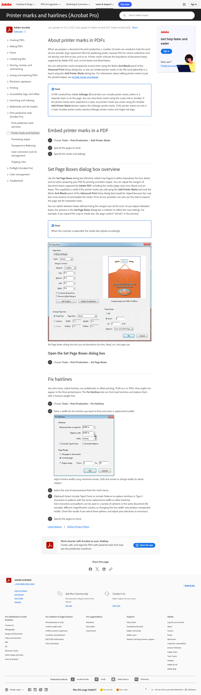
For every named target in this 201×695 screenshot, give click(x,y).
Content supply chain (54, 626)
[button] (184, 4)
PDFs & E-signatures (49, 4)
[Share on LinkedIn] (104, 570)
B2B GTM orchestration (55, 639)
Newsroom (171, 639)
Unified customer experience (57, 631)
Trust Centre (172, 656)
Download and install (135, 626)
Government (91, 631)
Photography (10, 629)
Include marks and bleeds (85, 77)
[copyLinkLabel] (111, 570)
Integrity (170, 660)
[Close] (146, 688)
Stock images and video (14, 655)
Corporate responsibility (176, 643)
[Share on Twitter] (97, 570)
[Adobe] (6, 4)
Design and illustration (13, 634)
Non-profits (90, 626)
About (169, 626)
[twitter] (40, 689)
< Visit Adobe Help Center (24, 584)
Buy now (125, 4)
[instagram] (35, 689)
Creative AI (9, 625)
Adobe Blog (171, 669)
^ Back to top (189, 585)
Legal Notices (55, 526)
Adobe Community (134, 631)
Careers (170, 631)
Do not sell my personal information (169, 690)
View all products (11, 659)
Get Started (19, 594)
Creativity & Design (24, 4)
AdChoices (192, 690)
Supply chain (172, 652)
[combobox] (157, 15)
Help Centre (131, 622)
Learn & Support (103, 4)
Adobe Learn (131, 635)
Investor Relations (174, 648)
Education (90, 622)
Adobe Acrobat (22, 27)
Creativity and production (55, 635)
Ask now (68, 606)
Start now (116, 606)
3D (6, 646)
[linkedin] (46, 689)
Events (169, 635)
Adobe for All (172, 665)
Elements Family (11, 651)
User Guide (18, 598)
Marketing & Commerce (77, 4)
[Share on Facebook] (90, 570)
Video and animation (13, 638)
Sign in (194, 4)
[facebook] (29, 689)
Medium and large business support (140, 639)
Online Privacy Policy (78, 526)
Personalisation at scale (55, 622)
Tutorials (17, 602)
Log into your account (175, 622)
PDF (6, 642)
